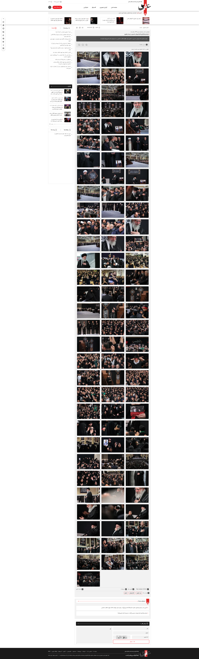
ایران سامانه (50, 655)
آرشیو (64, 651)
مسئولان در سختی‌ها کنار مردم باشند (63, 59)
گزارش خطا (130, 589)
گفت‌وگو (94, 7)
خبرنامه (84, 651)
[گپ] (3, 38)
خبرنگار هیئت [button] (56, 7)
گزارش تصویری (103, 7)
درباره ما (95, 651)
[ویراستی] (3, 25)
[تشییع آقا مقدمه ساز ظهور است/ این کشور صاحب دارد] (67, 92)
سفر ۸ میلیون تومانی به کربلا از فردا (63, 32)
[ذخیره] (80, 27)
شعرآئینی (86, 7)
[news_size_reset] (83, 45)
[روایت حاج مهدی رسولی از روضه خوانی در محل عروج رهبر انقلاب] (93, 20)
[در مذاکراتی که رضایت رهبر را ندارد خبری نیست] (120, 20)
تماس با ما (89, 651)
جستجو (74, 651)
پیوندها (79, 651)
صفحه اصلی (114, 7)
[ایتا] (3, 35)
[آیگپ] (3, 29)
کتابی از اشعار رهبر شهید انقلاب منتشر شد (62, 52)
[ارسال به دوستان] (82, 27)
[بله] (3, 32)
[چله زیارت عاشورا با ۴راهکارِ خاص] (146, 20)
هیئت (141, 27)
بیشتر (52, 124)
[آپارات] (3, 22)
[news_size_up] (86, 45)
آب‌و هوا (60, 651)
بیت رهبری (139, 593)
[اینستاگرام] (3, 48)
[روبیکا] (3, 42)
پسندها (123, 589)
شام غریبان (132, 593)
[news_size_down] (79, 45)
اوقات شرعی (54, 651)
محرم (126, 593)
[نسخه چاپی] (77, 27)
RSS (49, 651)
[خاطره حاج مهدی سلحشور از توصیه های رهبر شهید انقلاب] (67, 20)
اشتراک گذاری (78, 589)
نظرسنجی (69, 651)
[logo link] (144, 7)
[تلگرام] (3, 45)
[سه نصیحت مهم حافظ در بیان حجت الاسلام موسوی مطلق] (67, 114)
